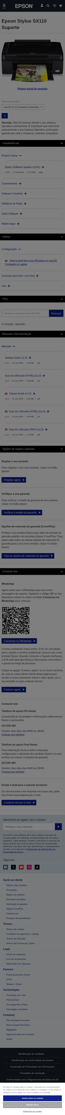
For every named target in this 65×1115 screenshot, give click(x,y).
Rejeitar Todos (32, 1105)
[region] (32, 1098)
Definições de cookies (32, 1111)
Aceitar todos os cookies (32, 1098)
